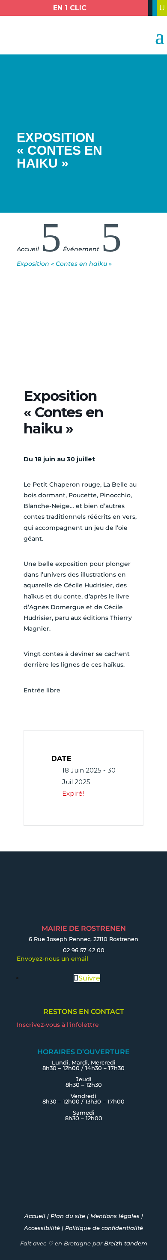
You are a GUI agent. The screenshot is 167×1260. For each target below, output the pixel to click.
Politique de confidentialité (104, 1227)
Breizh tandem (125, 1243)
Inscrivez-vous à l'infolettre (58, 1024)
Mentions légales (115, 1215)
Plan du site (68, 1215)
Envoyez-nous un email (52, 958)
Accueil (34, 1215)
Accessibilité (42, 1227)
